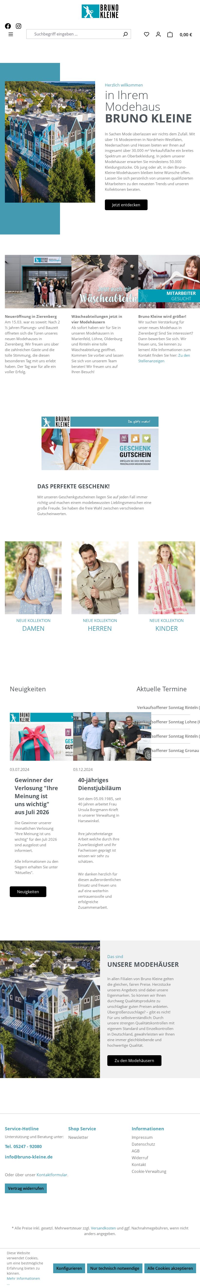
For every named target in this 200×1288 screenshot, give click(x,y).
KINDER (166, 628)
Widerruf (140, 1157)
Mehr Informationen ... (23, 1281)
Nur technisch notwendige (114, 1268)
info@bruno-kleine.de (29, 1157)
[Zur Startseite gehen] (100, 11)
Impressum (142, 1137)
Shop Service (82, 1129)
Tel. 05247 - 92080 (23, 1146)
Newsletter (78, 1137)
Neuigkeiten (28, 891)
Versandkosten (103, 1228)
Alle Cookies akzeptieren (170, 1268)
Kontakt (139, 1164)
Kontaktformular (52, 1174)
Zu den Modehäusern (134, 1060)
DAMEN (33, 628)
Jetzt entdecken (126, 204)
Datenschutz (143, 1144)
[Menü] (11, 34)
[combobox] (76, 34)
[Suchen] (125, 34)
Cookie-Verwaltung (149, 1171)
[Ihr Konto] (158, 34)
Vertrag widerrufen (26, 1188)
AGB (136, 1151)
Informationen (148, 1129)
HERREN (100, 628)
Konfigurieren (69, 1268)
